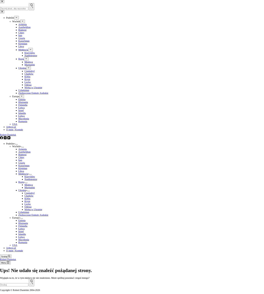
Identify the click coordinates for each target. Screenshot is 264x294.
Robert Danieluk (8, 135)
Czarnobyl (29, 193)
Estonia (22, 220)
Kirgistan (22, 168)
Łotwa (21, 228)
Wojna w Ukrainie (33, 209)
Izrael (21, 231)
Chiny (21, 157)
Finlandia (22, 226)
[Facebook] (2, 138)
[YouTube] (8, 138)
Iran (20, 160)
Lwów (27, 204)
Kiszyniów (29, 176)
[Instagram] (5, 138)
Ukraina (22, 190)
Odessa (27, 206)
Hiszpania (23, 223)
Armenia (22, 149)
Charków (28, 195)
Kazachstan (23, 165)
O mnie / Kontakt (14, 250)
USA (14, 245)
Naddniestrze (30, 179)
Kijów (27, 198)
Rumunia (22, 242)
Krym (27, 201)
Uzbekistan (23, 212)
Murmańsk (29, 187)
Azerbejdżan (24, 152)
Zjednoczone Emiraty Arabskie (33, 215)
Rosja (21, 182)
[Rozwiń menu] (16, 144)
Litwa (21, 171)
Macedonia (23, 239)
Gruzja (21, 163)
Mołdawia (23, 174)
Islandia (22, 234)
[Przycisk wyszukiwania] (31, 282)
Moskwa (28, 185)
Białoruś (22, 154)
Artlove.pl (11, 248)
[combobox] (14, 284)
